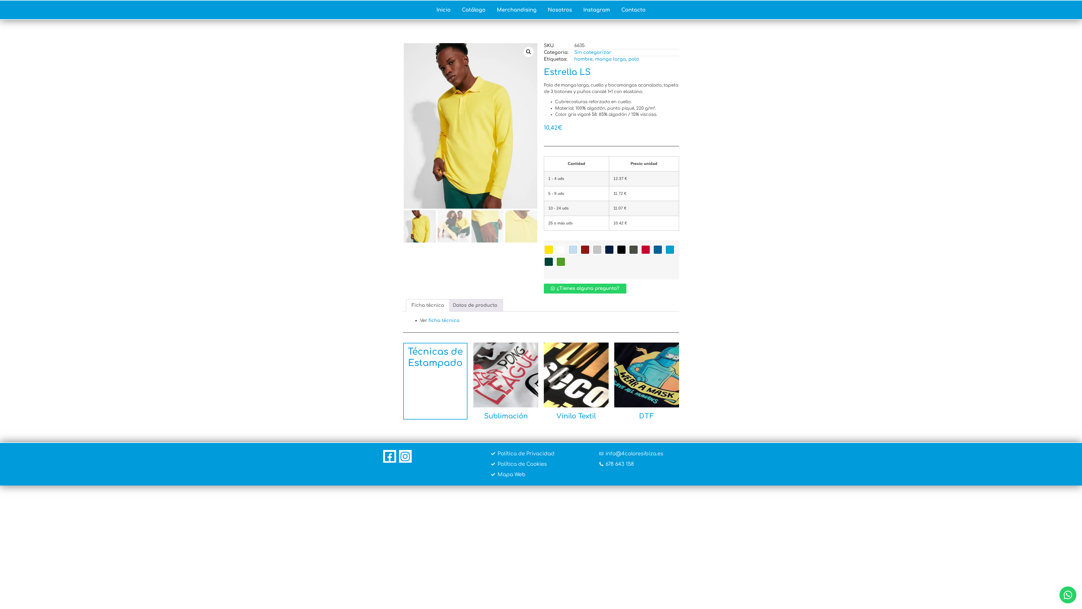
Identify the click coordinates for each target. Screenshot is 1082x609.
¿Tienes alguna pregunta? (588, 288)
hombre (583, 59)
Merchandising (516, 10)
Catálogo (473, 10)
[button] (529, 52)
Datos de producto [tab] (475, 305)
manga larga (610, 59)
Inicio (443, 10)
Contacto (633, 10)
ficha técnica (444, 320)
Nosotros (560, 10)
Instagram (596, 10)
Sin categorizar (592, 52)
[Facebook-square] (389, 456)
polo (633, 59)
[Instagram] (405, 456)
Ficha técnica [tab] (428, 305)
